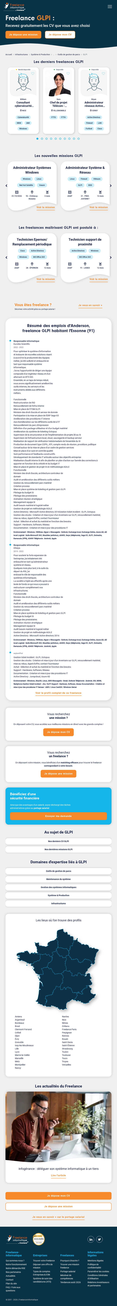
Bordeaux (19, 1023)
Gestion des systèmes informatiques (58, 887)
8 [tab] (69, 139)
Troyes (65, 1061)
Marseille (19, 1058)
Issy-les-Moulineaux (24, 1045)
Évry (17, 1039)
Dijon (17, 1036)
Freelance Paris (69, 1029)
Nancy (18, 1068)
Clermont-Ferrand (23, 1029)
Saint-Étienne (68, 1045)
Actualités (10, 1276)
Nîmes (65, 1023)
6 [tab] (60, 139)
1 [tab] (37, 139)
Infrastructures (21, 54)
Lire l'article (58, 1175)
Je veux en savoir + (90, 305)
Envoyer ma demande (58, 816)
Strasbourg (67, 1048)
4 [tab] (51, 139)
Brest (17, 1026)
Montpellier (20, 1064)
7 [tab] (65, 139)
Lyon (17, 1052)
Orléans (65, 1026)
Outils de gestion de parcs (69, 54)
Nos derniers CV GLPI (58, 841)
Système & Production (40, 54)
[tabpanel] (23, 100)
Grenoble (19, 1042)
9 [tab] (74, 139)
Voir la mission (46, 207)
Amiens (18, 1016)
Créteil (18, 1032)
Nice (64, 1020)
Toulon (65, 1052)
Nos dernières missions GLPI (59, 849)
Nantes (65, 1016)
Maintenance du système (58, 879)
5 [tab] (56, 139)
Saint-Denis (67, 1042)
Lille (17, 1048)
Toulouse (66, 1055)
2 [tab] (42, 139)
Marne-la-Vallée (22, 1055)
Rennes (65, 1036)
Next (110, 185)
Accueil (8, 54)
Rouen (65, 1039)
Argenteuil (20, 1020)
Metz (17, 1061)
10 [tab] (79, 139)
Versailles (66, 1064)
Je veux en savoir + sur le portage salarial (58, 1217)
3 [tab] (47, 139)
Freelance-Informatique (28, 1300)
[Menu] (110, 6)
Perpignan (67, 1032)
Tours (64, 1058)
